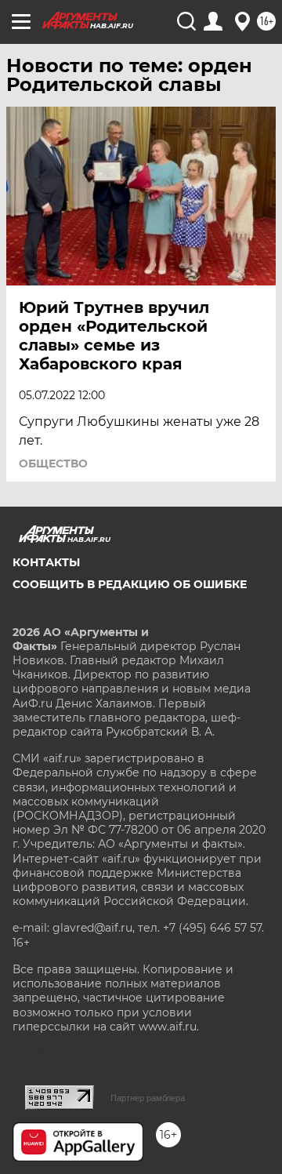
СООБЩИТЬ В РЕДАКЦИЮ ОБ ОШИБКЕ (130, 584)
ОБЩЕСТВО (53, 463)
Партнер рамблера (147, 1098)
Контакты (46, 562)
